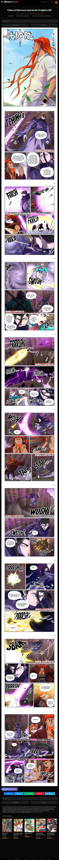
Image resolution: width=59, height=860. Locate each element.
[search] (53, 2)
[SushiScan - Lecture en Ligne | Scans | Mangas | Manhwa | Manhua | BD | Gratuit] (11, 2)
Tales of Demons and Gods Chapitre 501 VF (31, 808)
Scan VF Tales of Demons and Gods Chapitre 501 (39, 807)
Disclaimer (42, 859)
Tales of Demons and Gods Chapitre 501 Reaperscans (20, 810)
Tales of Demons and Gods (36, 13)
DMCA (49, 859)
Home (10, 859)
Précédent (15, 25)
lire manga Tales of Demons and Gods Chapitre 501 (16, 807)
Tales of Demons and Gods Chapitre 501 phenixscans (20, 812)
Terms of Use (27, 859)
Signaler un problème (10, 789)
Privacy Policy (35, 859)
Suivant (44, 25)
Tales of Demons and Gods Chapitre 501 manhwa (25, 809)
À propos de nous (18, 859)
